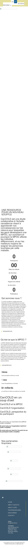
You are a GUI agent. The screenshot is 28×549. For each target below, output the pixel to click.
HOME (10, 502)
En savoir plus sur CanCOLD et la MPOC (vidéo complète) (13, 422)
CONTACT (11, 515)
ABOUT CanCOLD (13, 505)
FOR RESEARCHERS (14, 510)
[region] (14, 111)
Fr (15, 1)
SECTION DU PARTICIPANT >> (13, 4)
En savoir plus (7, 331)
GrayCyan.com (19, 543)
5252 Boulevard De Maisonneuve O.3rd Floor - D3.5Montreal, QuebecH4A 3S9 (13, 530)
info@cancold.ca (12, 523)
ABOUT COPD (12, 507)
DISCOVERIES (12, 513)
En (12, 1)
